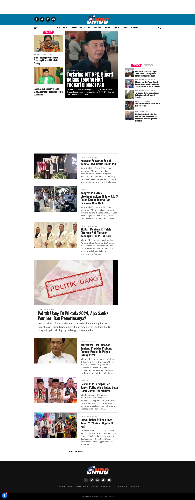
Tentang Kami (60, 486)
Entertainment (84, 27)
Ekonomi (73, 27)
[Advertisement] (97, 7)
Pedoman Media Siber (108, 486)
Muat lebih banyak (76, 452)
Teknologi (134, 27)
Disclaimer (94, 486)
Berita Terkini (62, 27)
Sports (125, 27)
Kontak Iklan (122, 486)
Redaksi (70, 486)
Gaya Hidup (97, 27)
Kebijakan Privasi (82, 486)
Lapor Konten (134, 486)
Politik (117, 27)
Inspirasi (108, 27)
